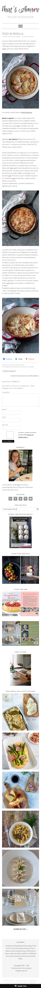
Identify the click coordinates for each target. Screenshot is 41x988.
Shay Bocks (33, 980)
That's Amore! (20, 10)
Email (4, 417)
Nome (4, 409)
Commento (6, 392)
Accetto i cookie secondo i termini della (27, 434)
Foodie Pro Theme (21, 980)
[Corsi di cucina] (20, 670)
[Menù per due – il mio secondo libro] (20, 907)
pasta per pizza (17, 367)
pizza (23, 367)
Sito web (5, 425)
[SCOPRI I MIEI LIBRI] (20, 618)
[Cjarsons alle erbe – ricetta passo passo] (20, 868)
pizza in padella (29, 367)
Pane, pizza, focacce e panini (16, 365)
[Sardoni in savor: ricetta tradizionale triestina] (20, 712)
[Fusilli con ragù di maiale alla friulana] (20, 829)
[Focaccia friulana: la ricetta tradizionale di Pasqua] (20, 790)
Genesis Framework (20, 983)
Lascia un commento (28, 36)
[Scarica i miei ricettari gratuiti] (20, 532)
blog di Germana (26, 112)
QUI (9, 176)
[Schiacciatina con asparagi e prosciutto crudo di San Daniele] (20, 751)
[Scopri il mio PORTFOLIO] (20, 570)
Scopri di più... (20, 929)
